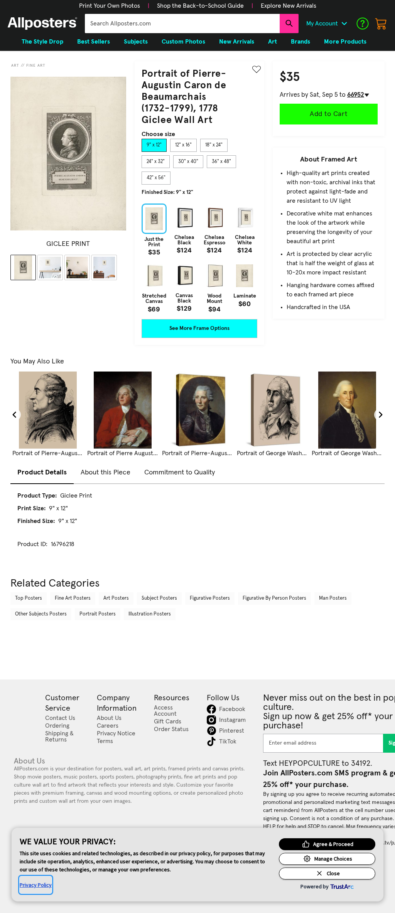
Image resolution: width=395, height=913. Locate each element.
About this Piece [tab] (105, 472)
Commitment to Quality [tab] (179, 472)
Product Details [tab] (42, 472)
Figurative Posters (210, 598)
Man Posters (333, 598)
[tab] (154, 145)
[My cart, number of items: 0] (381, 23)
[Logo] (42, 23)
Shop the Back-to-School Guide (200, 6)
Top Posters (28, 598)
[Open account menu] (344, 23)
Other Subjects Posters (41, 614)
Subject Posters (159, 598)
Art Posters (116, 598)
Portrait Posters (97, 614)
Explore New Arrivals (288, 6)
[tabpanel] (199, 258)
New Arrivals (236, 42)
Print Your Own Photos (109, 6)
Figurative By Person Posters (274, 598)
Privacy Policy (36, 884)
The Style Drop (42, 42)
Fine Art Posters (73, 598)
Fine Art (36, 65)
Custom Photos (183, 42)
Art (15, 65)
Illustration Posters (149, 614)
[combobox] (182, 23)
